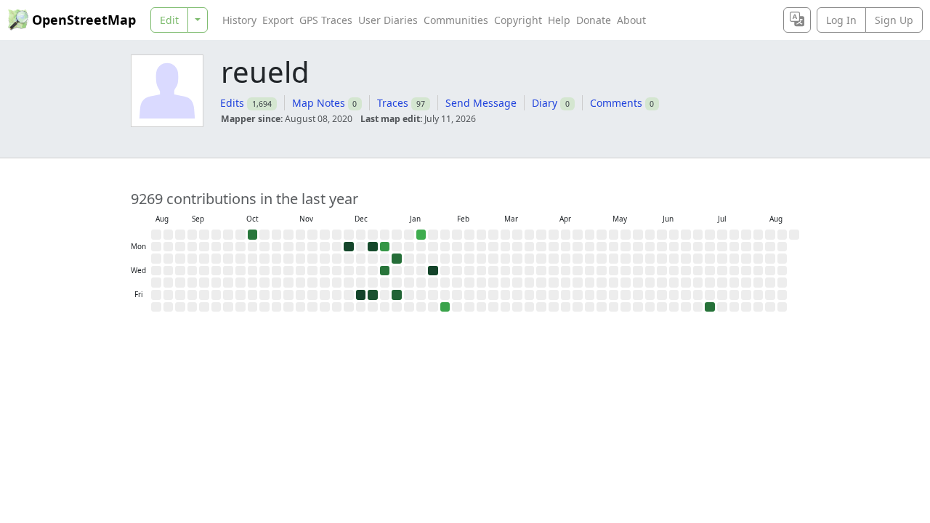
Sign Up (894, 20)
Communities (456, 20)
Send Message (481, 103)
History (239, 20)
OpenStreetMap (84, 19)
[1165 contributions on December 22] (373, 247)
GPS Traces (325, 20)
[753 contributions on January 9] (397, 295)
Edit (169, 20)
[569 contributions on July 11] (710, 307)
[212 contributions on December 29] (385, 247)
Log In (841, 20)
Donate (593, 20)
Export (278, 20)
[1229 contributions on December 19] (361, 295)
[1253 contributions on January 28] (433, 271)
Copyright (518, 20)
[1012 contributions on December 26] (373, 295)
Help (559, 20)
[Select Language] (797, 20)
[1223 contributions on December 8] (349, 247)
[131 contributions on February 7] (445, 307)
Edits (232, 103)
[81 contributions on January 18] (421, 235)
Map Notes (318, 103)
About (631, 20)
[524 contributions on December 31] (385, 271)
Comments (616, 103)
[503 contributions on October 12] (253, 235)
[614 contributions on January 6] (397, 259)
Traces (392, 103)
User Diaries (388, 20)
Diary (544, 103)
